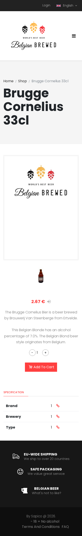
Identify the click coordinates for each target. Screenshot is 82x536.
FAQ (65, 526)
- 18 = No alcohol (45, 521)
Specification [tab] (13, 392)
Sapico (36, 516)
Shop (22, 81)
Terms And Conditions (41, 526)
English (68, 6)
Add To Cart (43, 367)
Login (46, 5)
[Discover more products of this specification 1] (57, 406)
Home (8, 81)
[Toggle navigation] (74, 36)
